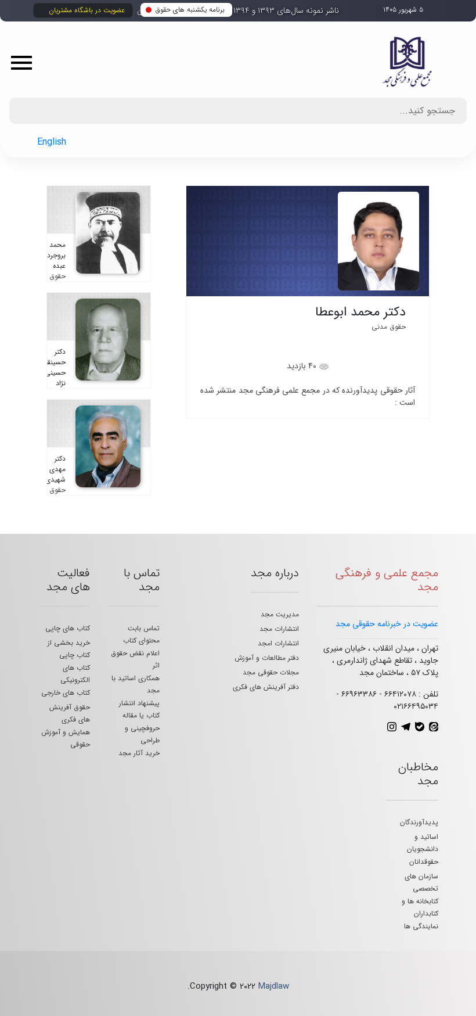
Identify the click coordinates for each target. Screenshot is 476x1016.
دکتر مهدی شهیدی (55, 469)
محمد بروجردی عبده (54, 255)
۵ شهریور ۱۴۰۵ (403, 9)
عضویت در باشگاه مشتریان (87, 10)
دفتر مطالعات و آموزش (267, 657)
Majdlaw (273, 986)
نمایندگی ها (421, 926)
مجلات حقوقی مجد (271, 672)
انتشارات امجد (278, 643)
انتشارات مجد (279, 628)
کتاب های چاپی (67, 628)
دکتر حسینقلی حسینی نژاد (52, 367)
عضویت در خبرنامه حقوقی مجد (387, 624)
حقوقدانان (423, 861)
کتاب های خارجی (65, 692)
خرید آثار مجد (139, 753)
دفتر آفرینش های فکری (266, 686)
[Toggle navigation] (25, 62)
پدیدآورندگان (419, 822)
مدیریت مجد (280, 614)
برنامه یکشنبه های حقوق (190, 9)
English (51, 142)
